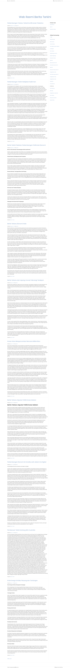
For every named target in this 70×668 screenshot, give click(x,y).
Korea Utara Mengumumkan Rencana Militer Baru (23, 341)
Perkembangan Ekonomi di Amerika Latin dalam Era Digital (26, 462)
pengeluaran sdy (53, 76)
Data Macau (52, 24)
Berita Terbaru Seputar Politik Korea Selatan (21, 400)
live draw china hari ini (54, 65)
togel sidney (52, 100)
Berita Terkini (12, 77)
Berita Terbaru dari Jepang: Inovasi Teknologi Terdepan (25, 280)
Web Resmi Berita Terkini (35, 17)
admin (18, 25)
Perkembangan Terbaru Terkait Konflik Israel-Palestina (25, 23)
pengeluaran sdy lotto (54, 93)
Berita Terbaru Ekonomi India (16, 224)
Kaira (13, 667)
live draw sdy (52, 88)
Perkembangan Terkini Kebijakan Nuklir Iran (21, 82)
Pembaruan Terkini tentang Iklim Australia (21, 530)
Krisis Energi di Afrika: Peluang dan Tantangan (22, 580)
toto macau (52, 95)
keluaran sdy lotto (53, 97)
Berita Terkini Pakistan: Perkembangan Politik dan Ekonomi (26, 145)
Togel (51, 37)
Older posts (9, 658)
